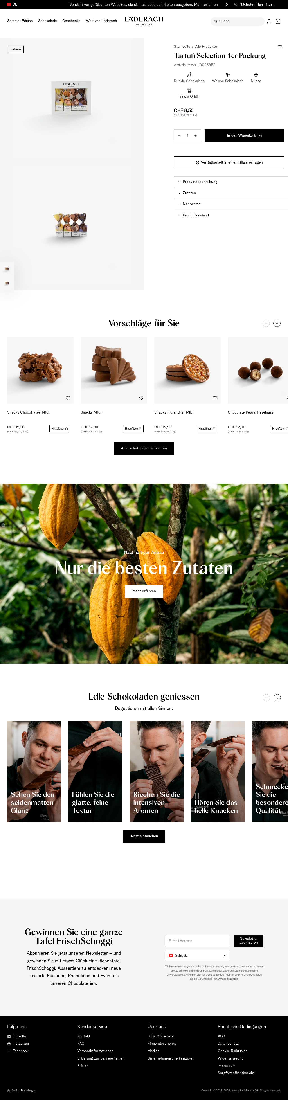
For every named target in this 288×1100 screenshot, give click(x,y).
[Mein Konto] (269, 21)
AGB (221, 1036)
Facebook (21, 1051)
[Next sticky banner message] (226, 4)
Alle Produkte (206, 47)
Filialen (82, 1066)
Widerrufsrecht (230, 1058)
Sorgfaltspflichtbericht (236, 1073)
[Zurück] (266, 323)
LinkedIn (19, 1036)
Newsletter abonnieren (249, 941)
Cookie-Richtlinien (233, 1051)
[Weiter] (277, 323)
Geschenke (71, 21)
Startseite (182, 47)
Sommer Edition (20, 21)
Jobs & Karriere (161, 1036)
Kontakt (83, 1036)
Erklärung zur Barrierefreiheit (100, 1058)
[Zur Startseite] (144, 21)
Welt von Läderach (101, 21)
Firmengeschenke (162, 1044)
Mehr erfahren (206, 5)
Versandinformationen (95, 1051)
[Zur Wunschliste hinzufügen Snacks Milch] (141, 398)
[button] (231, 182)
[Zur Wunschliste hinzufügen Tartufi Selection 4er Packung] (279, 46)
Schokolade (47, 21)
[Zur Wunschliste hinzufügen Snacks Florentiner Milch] (215, 398)
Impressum (226, 1066)
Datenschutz (228, 1044)
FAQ (80, 1044)
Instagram (21, 1044)
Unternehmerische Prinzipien (171, 1058)
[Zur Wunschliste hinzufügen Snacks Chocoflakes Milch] (68, 398)
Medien (154, 1051)
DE (15, 5)
